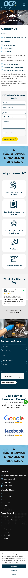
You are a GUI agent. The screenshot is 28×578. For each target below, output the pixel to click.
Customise (14, 570)
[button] (24, 5)
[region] (14, 564)
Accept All (14, 566)
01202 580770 (14, 158)
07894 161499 (14, 162)
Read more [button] (7, 303)
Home (10, 20)
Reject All (14, 574)
